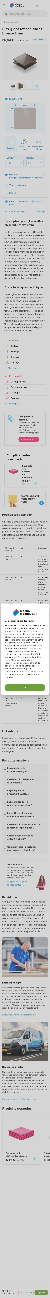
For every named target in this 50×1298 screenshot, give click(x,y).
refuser (30, 651)
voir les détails (34, 654)
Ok (25, 687)
